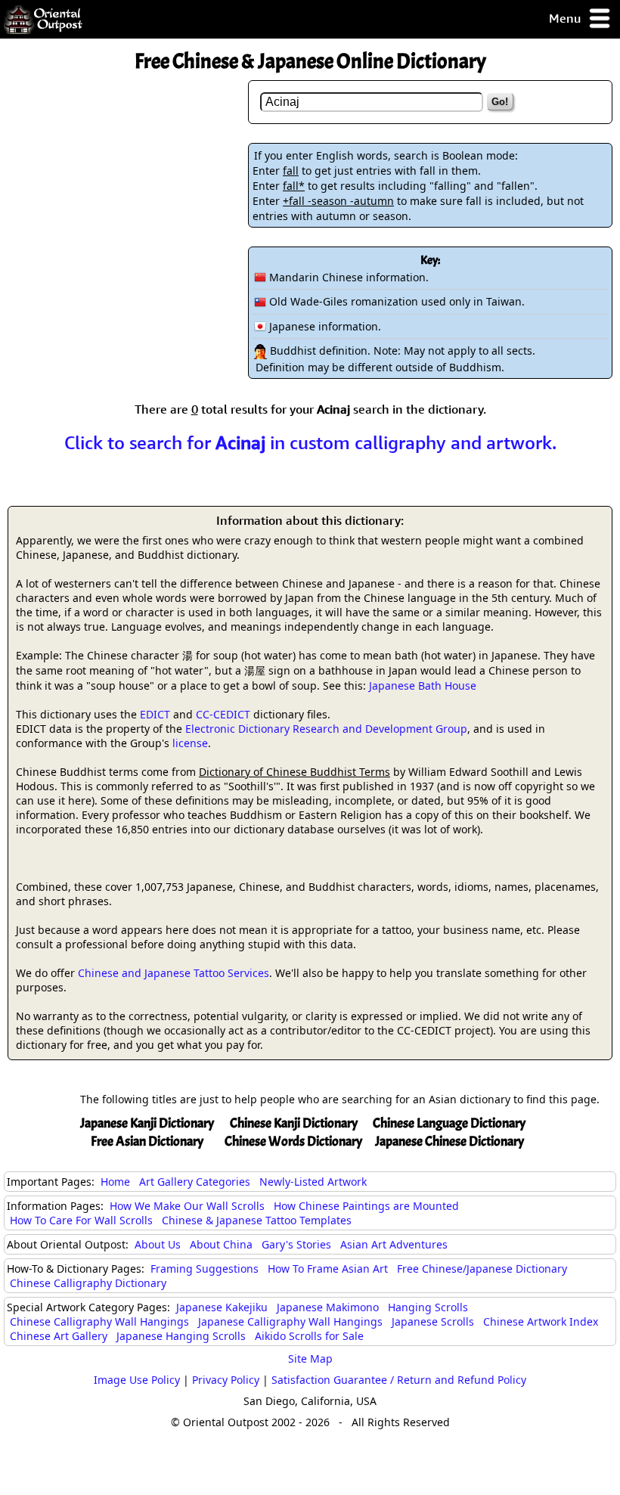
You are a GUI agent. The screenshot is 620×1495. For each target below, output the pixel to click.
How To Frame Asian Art (328, 1268)
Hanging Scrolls (428, 1307)
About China (221, 1244)
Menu (566, 18)
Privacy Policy (225, 1379)
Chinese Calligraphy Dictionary (88, 1283)
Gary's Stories (296, 1244)
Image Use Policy (137, 1379)
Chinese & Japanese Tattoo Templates (257, 1220)
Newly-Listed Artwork (313, 1181)
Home (115, 1181)
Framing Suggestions (204, 1268)
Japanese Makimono (328, 1307)
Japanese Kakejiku (222, 1307)
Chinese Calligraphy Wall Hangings (99, 1321)
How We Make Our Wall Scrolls (187, 1206)
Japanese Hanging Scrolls (181, 1336)
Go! (499, 101)
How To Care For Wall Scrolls (81, 1220)
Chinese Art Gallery (58, 1336)
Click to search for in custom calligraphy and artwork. (310, 442)
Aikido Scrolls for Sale (309, 1336)
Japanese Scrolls (433, 1321)
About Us (158, 1244)
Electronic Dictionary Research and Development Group (326, 728)
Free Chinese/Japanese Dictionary (482, 1268)
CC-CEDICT (223, 714)
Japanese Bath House (422, 685)
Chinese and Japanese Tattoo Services (173, 973)
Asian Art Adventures (394, 1244)
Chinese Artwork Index (540, 1321)
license (190, 743)
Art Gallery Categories (194, 1181)
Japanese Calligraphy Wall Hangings (290, 1321)
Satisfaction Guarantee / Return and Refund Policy (398, 1379)
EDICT (155, 714)
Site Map (310, 1358)
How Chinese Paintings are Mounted (366, 1206)
